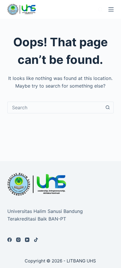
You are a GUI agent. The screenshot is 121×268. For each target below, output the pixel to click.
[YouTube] (27, 240)
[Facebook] (9, 240)
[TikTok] (36, 240)
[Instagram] (18, 240)
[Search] (100, 9)
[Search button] (107, 107)
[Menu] (111, 9)
